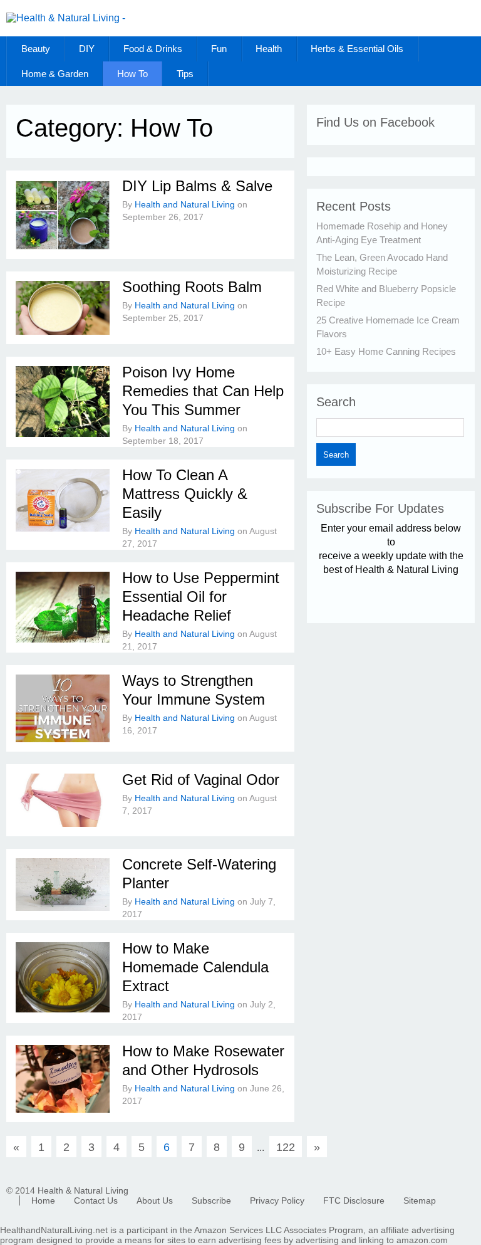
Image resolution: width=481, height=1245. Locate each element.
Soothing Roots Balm (192, 286)
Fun (219, 48)
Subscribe (211, 1200)
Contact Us (96, 1200)
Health (269, 48)
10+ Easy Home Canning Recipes (386, 351)
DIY (87, 48)
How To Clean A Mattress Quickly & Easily (184, 493)
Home (43, 1200)
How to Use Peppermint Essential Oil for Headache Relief (200, 596)
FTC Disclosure (354, 1200)
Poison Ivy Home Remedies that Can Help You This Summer (203, 391)
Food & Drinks (152, 48)
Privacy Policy (277, 1200)
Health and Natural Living (185, 204)
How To (132, 73)
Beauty (35, 48)
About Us (155, 1200)
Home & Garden (54, 73)
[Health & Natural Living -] (65, 18)
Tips (185, 73)
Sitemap (419, 1200)
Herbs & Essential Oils (357, 48)
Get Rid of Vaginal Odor (200, 779)
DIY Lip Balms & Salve (197, 185)
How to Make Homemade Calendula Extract (195, 967)
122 (285, 1147)
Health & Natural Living (83, 1190)
